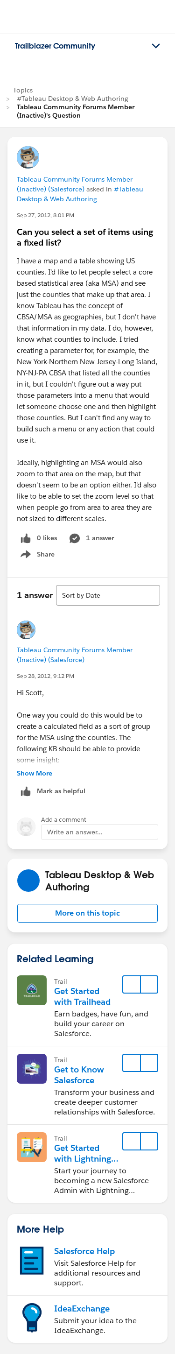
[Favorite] (131, 984)
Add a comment (63, 820)
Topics (23, 90)
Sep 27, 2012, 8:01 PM (45, 215)
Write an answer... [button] (75, 832)
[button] (87, 913)
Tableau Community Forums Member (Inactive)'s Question (75, 111)
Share (36, 556)
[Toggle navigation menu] (156, 46)
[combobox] (108, 595)
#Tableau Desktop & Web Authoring (72, 98)
